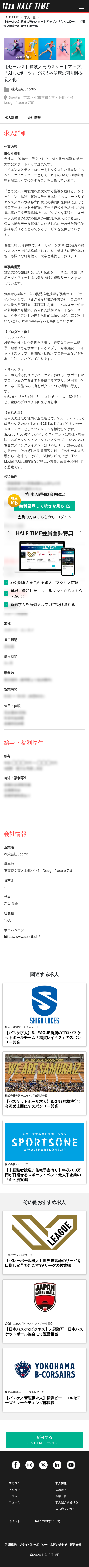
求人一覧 (30, 17)
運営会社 (75, 1544)
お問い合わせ (58, 1544)
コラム (13, 1496)
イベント (14, 1521)
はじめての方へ (65, 1508)
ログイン (64, 517)
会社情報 (34, 117)
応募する (44, 1439)
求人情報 (61, 1483)
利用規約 (11, 1544)
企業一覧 (61, 1496)
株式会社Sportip (23, 89)
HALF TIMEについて (47, 1521)
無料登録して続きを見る (41, 506)
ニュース (14, 1502)
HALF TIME (11, 17)
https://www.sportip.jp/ (22, 936)
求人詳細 (11, 117)
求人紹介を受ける (66, 1502)
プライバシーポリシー (33, 1544)
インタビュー (17, 1490)
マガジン (14, 1483)
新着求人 (61, 1490)
